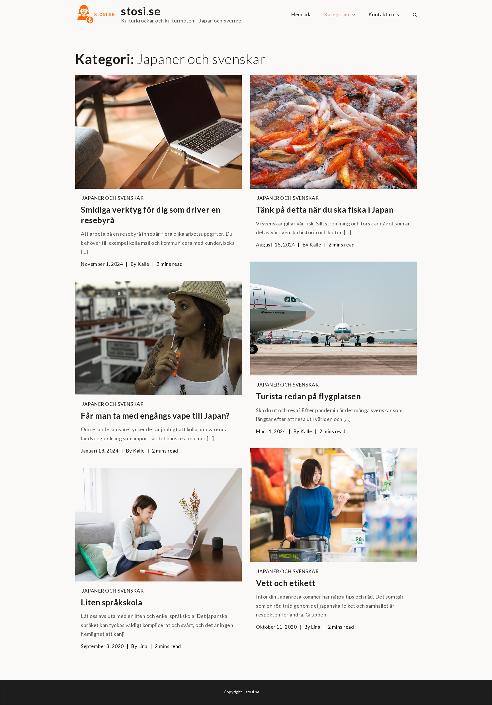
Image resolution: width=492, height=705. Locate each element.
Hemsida (301, 14)
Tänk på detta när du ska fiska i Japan (324, 209)
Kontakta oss (383, 14)
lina (315, 627)
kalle (143, 264)
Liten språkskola (111, 602)
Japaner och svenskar (113, 198)
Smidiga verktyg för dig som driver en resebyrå (151, 215)
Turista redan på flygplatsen (308, 396)
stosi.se (141, 11)
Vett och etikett (285, 583)
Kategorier (337, 14)
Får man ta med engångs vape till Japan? (155, 415)
